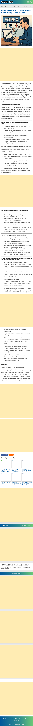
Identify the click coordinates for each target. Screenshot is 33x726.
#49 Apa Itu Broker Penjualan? (5, 483)
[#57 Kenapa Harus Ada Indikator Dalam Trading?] (6, 464)
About (4, 718)
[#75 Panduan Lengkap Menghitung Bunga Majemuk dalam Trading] (16, 464)
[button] (11, 455)
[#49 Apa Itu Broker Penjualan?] (6, 477)
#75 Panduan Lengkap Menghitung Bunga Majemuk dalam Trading (16, 471)
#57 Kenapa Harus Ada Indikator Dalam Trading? (5, 470)
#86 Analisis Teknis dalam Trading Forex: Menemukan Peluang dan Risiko (27, 484)
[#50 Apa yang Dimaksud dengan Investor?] (16, 477)
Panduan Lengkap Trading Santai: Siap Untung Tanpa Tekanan (16, 11)
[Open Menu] (28, 2)
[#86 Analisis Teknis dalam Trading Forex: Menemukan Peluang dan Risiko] (27, 477)
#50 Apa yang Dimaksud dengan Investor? (16, 483)
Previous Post (26, 525)
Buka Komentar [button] (16, 573)
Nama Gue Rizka (20, 724)
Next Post (5, 525)
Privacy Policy (18, 718)
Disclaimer (16, 720)
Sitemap (27, 718)
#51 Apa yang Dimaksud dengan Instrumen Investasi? (26, 470)
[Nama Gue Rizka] (7, 2)
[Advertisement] (16, 64)
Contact (11, 718)
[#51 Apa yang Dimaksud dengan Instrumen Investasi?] (27, 464)
